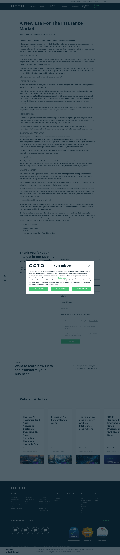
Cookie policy (62, 278)
